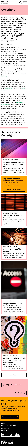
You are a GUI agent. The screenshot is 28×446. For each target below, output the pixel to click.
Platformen (14, 160)
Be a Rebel (18, 393)
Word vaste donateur (14, 189)
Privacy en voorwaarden (8, 425)
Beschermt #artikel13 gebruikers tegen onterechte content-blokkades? (14, 360)
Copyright (6, 160)
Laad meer (14, 375)
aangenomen (8, 89)
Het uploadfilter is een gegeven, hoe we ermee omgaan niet (13, 164)
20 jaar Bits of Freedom (13, 385)
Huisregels (4, 430)
